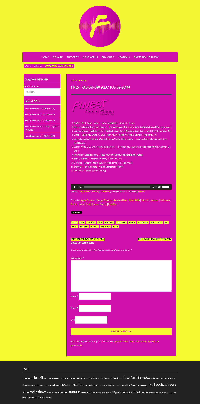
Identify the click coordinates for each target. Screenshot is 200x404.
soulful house (140, 392)
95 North (25, 378)
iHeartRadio (134, 200)
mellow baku (143, 222)
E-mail (74, 308)
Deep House (89, 378)
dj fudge (113, 378)
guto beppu (49, 385)
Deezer (103, 204)
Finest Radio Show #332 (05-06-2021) (40, 120)
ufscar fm (48, 398)
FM (43, 385)
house (57, 385)
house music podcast (92, 385)
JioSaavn (155, 200)
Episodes (38, 66)
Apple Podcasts (88, 200)
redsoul (58, 392)
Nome (74, 296)
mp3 (166, 222)
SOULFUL (126, 392)
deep (80, 378)
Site (73, 319)
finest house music (155, 378)
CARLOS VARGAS (49, 378)
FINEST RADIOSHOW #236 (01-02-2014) (87, 239)
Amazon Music (120, 200)
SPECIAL (159, 393)
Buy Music (108, 57)
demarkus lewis (102, 378)
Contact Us (90, 57)
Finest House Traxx (146, 57)
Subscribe (73, 57)
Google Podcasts (104, 200)
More (115, 204)
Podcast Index (77, 204)
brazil (38, 377)
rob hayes (94, 226)
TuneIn (95, 204)
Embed (141, 191)
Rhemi (64, 392)
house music (71, 384)
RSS (110, 204)
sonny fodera (105, 393)
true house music (35, 397)
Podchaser (165, 200)
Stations (124, 57)
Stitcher (145, 200)
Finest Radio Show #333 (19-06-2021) (40, 114)
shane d (115, 226)
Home (45, 57)
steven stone (167, 393)
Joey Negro (108, 385)
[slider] (166, 186)
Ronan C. (84, 80)
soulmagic (152, 393)
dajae (82, 222)
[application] (121, 187)
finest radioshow (35, 385)
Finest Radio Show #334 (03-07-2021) (40, 109)
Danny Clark (59, 378)
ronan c (73, 392)
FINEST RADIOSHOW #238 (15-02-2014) (155, 239)
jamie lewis (109, 222)
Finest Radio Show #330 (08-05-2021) (40, 136)
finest (100, 222)
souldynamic (116, 392)
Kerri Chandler (132, 385)
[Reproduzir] (74, 186)
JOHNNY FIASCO (120, 385)
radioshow (84, 226)
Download (105, 191)
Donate (58, 57)
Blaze (31, 378)
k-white (132, 222)
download (91, 222)
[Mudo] (159, 186)
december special (71, 378)
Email (88, 204)
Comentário (77, 258)
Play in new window (89, 191)
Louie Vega (144, 385)
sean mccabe (105, 226)
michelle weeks (156, 222)
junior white (121, 222)
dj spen (119, 378)
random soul (50, 393)
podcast (74, 226)
